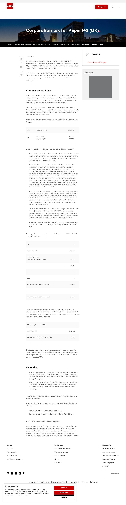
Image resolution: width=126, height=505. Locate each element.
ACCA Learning (12, 452)
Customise (64, 497)
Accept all (64, 488)
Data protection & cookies (60, 482)
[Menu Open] (118, 7)
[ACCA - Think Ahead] (10, 9)
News (56, 459)
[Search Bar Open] (112, 7)
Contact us (93, 482)
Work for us (58, 463)
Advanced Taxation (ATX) (41, 45)
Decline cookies (64, 492)
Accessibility (33, 482)
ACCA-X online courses (62, 449)
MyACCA (10, 449)
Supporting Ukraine (108, 459)
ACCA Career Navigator (15, 459)
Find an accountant (61, 452)
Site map (85, 482)
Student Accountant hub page (97, 62)
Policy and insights (108, 449)
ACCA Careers (12, 456)
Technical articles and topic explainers (65, 45)
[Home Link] (115, 473)
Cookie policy (24, 495)
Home (9, 45)
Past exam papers (108, 463)
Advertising (75, 482)
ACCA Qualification (108, 452)
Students (16, 45)
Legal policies (44, 482)
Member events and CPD (110, 456)
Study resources (26, 45)
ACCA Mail (105, 466)
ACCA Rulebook (60, 456)
